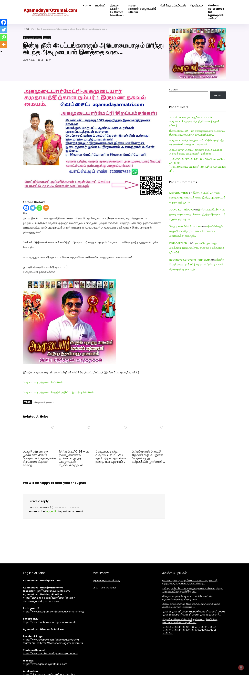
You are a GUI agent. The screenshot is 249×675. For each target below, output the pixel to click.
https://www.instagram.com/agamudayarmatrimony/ (53, 611)
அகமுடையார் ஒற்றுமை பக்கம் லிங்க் (43, 382)
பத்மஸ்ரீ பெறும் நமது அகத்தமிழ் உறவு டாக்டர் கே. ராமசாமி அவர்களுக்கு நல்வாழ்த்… (196, 231)
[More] (46, 208)
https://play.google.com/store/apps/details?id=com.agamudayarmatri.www (49, 599)
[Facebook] (26, 208)
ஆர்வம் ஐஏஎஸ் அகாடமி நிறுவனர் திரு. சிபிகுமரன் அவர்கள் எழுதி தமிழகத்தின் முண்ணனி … (148, 456)
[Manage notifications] (241, 667)
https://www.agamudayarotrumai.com (45, 664)
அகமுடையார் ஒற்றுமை (32, 38)
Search (173, 89)
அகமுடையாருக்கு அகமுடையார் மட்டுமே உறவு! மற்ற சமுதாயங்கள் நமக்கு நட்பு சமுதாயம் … (111, 456)
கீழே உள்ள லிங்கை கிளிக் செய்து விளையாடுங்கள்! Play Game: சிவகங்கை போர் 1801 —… (189, 621)
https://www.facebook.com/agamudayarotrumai (51, 639)
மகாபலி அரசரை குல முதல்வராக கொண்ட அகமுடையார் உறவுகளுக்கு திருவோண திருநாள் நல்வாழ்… (39, 458)
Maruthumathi (178, 193)
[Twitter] (33, 208)
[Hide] (1, 51)
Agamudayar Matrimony (106, 580)
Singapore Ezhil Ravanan (185, 226)
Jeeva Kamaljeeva (181, 209)
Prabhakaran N (179, 243)
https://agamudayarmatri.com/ (52, 591)
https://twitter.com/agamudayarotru (61, 643)
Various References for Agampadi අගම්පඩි (216, 12)
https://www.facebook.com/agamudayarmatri (49, 622)
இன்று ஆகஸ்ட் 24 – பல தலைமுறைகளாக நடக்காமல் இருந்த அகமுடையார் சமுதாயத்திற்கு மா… (74, 458)
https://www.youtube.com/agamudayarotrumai (50, 653)
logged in (51, 511)
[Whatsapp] (39, 208)
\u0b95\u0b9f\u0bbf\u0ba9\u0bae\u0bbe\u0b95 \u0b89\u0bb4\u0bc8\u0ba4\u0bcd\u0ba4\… (193, 613)
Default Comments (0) (41, 507)
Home (26, 28)
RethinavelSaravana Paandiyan (190, 260)
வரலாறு (47, 38)
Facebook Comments (67, 507)
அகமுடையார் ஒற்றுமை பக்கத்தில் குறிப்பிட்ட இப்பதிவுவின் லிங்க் (58, 392)
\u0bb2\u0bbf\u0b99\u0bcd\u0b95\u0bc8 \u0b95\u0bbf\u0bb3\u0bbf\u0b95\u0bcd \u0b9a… (189, 630)
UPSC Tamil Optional (104, 587)
